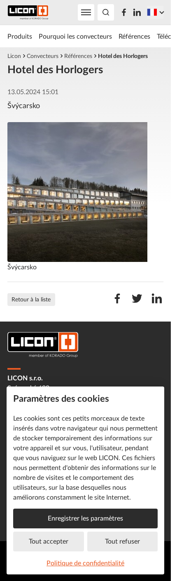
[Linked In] (137, 12)
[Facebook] (123, 12)
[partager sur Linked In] (156, 302)
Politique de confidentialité (85, 562)
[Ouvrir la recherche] (106, 12)
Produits (19, 36)
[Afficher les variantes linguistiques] (155, 12)
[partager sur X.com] (137, 302)
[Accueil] (28, 12)
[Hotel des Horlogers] (85, 192)
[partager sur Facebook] (117, 302)
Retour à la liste (31, 299)
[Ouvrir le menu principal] (86, 12)
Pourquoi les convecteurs (75, 36)
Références (134, 36)
